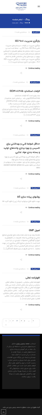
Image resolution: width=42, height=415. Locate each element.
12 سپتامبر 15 (35, 135)
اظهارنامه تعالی (33, 278)
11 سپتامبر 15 (35, 188)
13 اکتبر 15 (36, 32)
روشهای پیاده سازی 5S (28, 197)
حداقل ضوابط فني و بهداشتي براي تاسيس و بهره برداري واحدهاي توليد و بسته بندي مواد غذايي (22, 148)
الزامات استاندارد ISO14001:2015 (25, 91)
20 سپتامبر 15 (35, 82)
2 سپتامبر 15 (35, 222)
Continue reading (34, 68)
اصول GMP (34, 230)
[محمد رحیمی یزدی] (21, 6)
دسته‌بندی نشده (21, 32)
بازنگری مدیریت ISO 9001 (27, 41)
